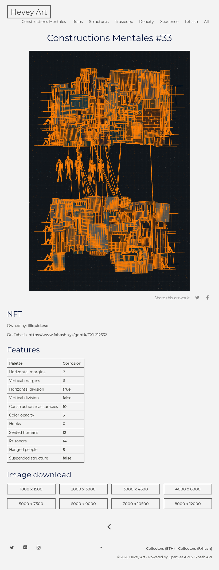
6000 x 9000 (83, 503)
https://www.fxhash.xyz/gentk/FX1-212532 (68, 334)
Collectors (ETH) (160, 548)
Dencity (146, 21)
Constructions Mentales (44, 21)
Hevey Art (29, 12)
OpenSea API (179, 557)
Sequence (169, 21)
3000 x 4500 (135, 489)
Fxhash (191, 21)
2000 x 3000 (83, 489)
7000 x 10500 (136, 503)
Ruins (77, 21)
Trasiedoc (124, 21)
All (206, 21)
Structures (99, 21)
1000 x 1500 (31, 489)
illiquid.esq (38, 325)
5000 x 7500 (31, 503)
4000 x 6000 (188, 489)
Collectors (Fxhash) (195, 548)
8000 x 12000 (188, 503)
